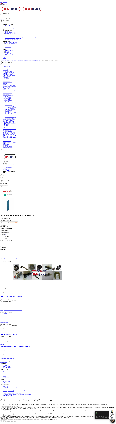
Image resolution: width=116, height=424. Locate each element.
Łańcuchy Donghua (9, 25)
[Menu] (114, 410)
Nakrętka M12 (4, 322)
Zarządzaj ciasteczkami (5, 398)
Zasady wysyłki (8, 53)
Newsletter (2, 175)
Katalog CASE (8, 31)
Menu (1, 14)
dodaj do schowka (3, 249)
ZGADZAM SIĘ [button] (3, 422)
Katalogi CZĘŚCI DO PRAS (11, 33)
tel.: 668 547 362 (3, 1)
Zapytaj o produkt (3, 258)
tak (5, 234)
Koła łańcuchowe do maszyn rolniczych (13, 38)
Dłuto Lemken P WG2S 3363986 (8, 334)
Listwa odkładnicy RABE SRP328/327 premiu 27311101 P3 (15, 346)
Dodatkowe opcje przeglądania (6, 62)
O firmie (7, 55)
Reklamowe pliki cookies (5, 415)
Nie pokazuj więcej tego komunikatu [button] (7, 401)
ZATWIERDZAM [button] (4, 418)
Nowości (6, 144)
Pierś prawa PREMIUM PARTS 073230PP (11, 310)
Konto (1, 15)
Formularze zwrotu (6, 381)
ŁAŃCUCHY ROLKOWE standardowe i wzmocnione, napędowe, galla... (17, 388)
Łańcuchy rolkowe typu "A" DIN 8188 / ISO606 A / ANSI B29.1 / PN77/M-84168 (21, 28)
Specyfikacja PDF (18, 258)
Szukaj (4, 382)
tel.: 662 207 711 (6, 169)
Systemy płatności (3, 187)
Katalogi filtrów (8, 47)
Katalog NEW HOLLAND (10, 32)
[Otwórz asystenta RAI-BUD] (112, 420)
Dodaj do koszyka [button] (3, 247)
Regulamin (7, 52)
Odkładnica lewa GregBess (7, 358)
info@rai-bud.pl (3, 2)
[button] (1, 3)
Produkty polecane (7, 146)
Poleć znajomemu (11, 258)
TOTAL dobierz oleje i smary (11, 42)
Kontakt (2, 150)
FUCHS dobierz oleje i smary (11, 43)
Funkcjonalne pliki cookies (5, 409)
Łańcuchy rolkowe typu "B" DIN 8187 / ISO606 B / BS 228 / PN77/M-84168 (20, 26)
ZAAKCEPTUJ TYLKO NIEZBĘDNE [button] (8, 421)
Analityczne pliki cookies (5, 411)
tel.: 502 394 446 (6, 170)
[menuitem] (47, 26)
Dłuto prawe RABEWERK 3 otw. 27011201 (11, 296)
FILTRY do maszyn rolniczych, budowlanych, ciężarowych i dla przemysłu (17, 390)
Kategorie (2, 64)
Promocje (5, 145)
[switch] (112, 418)
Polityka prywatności (9, 54)
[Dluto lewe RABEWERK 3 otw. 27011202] (8, 212)
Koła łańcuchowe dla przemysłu (11, 39)
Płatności (7, 51)
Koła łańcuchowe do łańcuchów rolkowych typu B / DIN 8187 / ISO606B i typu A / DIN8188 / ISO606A (25, 36)
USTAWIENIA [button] (3, 420)
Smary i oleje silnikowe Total (8, 391)
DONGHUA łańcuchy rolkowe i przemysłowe (12, 386)
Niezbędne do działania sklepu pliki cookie (10, 406)
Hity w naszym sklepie (8, 147)
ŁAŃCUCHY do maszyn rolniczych (10, 387)
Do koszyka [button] (15, 300)
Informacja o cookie (9, 50)
